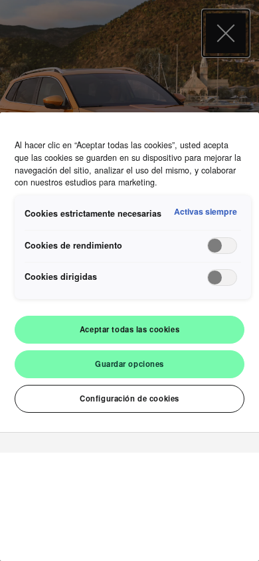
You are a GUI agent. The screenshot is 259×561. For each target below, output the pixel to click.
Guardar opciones (129, 363)
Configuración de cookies (129, 398)
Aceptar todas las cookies (129, 329)
